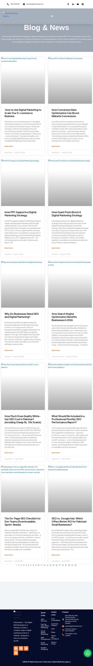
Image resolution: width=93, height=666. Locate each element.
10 (38, 565)
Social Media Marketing (44, 632)
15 (53, 565)
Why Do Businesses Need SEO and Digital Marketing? (22, 315)
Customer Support (54, 624)
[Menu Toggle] (52, 16)
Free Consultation (55, 619)
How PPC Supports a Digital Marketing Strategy (20, 214)
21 (72, 565)
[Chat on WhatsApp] (87, 653)
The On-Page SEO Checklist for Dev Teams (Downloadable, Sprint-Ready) (23, 521)
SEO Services (44, 620)
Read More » (9, 146)
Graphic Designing (44, 648)
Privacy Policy (53, 643)
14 (50, 565)
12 (44, 565)
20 (69, 565)
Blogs (53, 632)
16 (56, 565)
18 (63, 565)
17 (59, 565)
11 (41, 565)
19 (66, 565)
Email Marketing (44, 643)
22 (76, 565)
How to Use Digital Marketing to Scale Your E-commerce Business (23, 113)
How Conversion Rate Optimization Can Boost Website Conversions (65, 113)
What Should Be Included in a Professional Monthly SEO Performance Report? (68, 419)
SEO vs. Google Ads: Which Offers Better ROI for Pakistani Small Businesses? (69, 521)
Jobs (53, 629)
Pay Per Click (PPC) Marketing (45, 625)
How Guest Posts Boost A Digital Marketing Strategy (67, 214)
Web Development (45, 638)
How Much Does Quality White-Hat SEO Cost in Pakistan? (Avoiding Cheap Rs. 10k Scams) (23, 419)
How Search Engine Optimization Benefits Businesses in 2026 (64, 317)
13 (47, 565)
